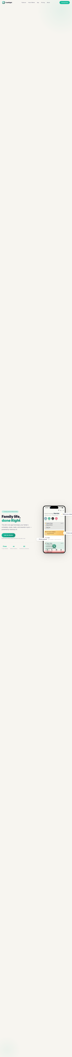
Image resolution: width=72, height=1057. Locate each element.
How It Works (31, 2)
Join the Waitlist (8, 535)
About (48, 2)
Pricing (43, 2)
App (38, 2)
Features (24, 2)
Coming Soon (64, 2)
